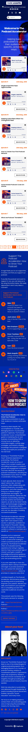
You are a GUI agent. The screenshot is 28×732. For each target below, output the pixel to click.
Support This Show (9, 618)
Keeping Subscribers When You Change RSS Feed (12, 119)
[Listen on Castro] (16, 376)
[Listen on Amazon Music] (24, 372)
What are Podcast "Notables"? (12, 218)
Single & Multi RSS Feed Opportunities (9, 86)
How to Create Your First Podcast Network (13, 152)
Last (25, 247)
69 (21, 247)
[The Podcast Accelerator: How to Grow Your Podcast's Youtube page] (19, 13)
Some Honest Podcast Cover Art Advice (12, 185)
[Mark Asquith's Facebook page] (3, 709)
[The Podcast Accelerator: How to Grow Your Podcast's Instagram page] (15, 13)
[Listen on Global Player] (19, 372)
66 (10, 247)
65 (7, 247)
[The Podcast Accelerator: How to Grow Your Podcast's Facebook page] (8, 13)
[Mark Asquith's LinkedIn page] (18, 709)
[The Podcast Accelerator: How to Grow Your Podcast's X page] (11, 13)
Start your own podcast (10, 713)
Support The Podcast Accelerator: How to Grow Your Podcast (12, 295)
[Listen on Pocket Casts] (6, 376)
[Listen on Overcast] (11, 376)
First (2, 247)
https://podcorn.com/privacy (11, 607)
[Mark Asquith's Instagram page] (14, 709)
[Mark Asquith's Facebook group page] (6, 709)
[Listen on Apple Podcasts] (9, 372)
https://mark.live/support (17, 531)
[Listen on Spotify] (14, 372)
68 (18, 247)
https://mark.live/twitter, (9, 571)
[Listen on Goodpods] (21, 376)
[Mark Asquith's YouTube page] (22, 709)
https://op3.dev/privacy (13, 602)
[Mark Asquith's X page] (10, 709)
